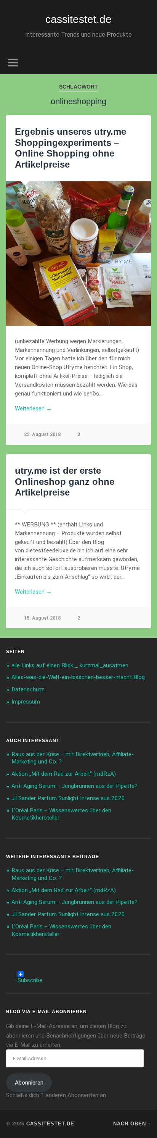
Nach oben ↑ (132, 1124)
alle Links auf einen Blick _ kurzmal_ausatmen (69, 665)
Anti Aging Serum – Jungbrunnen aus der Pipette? (74, 786)
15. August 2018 (42, 618)
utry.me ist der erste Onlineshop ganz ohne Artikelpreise (64, 481)
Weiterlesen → (33, 408)
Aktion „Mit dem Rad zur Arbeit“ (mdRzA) (63, 773)
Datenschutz (27, 689)
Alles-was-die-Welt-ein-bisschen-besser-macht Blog (78, 677)
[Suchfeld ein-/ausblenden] (144, 63)
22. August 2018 (42, 434)
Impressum (25, 701)
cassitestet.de (78, 19)
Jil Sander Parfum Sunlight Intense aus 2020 (68, 798)
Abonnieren (29, 1082)
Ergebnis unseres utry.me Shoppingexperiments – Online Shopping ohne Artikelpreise (70, 147)
